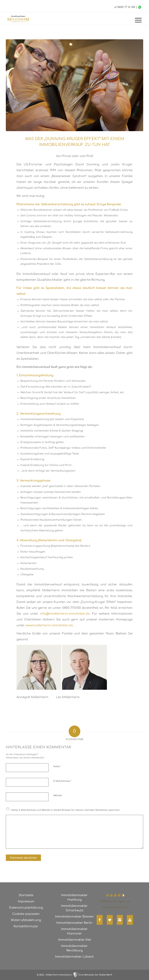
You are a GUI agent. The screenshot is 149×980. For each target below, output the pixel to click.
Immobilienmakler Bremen (74, 916)
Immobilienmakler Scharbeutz (74, 908)
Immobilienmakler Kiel (74, 939)
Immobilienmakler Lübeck (74, 956)
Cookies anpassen (26, 914)
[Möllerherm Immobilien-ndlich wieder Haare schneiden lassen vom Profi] (74, 85)
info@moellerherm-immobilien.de (65, 613)
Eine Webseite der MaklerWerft (95, 975)
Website (57, 795)
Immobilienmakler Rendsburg (74, 948)
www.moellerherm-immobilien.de (49, 625)
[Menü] (136, 20)
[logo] (21, 18)
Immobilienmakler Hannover (74, 931)
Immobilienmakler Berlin (74, 923)
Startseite (26, 895)
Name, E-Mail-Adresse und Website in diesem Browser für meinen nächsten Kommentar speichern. (65, 810)
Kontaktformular (26, 926)
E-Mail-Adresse (62, 781)
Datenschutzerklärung (26, 907)
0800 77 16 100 (126, 7)
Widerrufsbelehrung (26, 920)
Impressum (26, 901)
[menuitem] (136, 20)
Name (57, 766)
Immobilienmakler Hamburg (74, 897)
